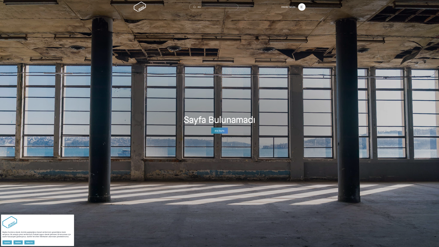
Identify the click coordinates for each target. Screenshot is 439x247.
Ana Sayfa (219, 130)
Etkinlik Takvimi (288, 6)
